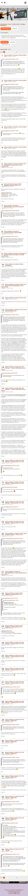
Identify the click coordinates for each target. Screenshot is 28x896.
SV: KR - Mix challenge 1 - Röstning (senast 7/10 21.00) (14, 461)
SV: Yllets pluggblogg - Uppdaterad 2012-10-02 (14, 593)
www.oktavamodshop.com (9, 214)
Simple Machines (19, 890)
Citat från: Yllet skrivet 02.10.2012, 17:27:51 (11, 600)
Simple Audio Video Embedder (14, 891)
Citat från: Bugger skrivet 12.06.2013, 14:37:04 (9, 84)
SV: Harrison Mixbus (22, 55)
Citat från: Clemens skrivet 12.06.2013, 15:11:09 (10, 59)
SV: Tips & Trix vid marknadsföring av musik (16, 310)
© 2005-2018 (16, 892)
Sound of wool (4, 171)
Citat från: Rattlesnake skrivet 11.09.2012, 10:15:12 (10, 854)
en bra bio (18, 327)
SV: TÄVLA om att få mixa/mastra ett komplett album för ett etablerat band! (13, 285)
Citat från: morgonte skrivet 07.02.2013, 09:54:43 (10, 210)
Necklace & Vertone (19, 604)
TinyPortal (11, 892)
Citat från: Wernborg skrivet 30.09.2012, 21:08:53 (10, 724)
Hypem (22, 340)
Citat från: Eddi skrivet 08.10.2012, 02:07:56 (9, 373)
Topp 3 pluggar (4, 196)
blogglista (14, 342)
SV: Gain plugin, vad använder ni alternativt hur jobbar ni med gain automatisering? (13, 255)
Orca (2, 172)
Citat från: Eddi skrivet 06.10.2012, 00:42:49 (9, 487)
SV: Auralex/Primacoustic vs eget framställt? (13, 232)
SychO (18, 893)
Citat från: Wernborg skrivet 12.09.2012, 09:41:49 (10, 801)
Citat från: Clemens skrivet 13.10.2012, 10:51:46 (10, 314)
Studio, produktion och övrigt (10, 55)
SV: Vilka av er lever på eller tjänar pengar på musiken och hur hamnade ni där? (13, 165)
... (14, 52)
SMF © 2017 (12, 890)
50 (16, 52)
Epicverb (14, 603)
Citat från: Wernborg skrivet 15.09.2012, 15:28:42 (10, 757)
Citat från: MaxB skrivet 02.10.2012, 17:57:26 (9, 598)
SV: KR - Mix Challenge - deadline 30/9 (14, 720)
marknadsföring (15, 343)
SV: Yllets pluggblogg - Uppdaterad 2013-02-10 (13, 184)
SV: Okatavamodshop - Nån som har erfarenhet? (14, 206)
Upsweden (21, 171)
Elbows (2, 342)
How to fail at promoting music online (17, 360)
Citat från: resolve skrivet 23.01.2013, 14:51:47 (9, 236)
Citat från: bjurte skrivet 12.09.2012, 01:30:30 (9, 823)
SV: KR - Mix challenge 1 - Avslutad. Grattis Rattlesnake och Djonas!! (13, 368)
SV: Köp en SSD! (22, 297)
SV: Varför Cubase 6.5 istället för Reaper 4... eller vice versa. (16, 534)
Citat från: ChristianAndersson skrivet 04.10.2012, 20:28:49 (11, 538)
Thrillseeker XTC (5, 195)
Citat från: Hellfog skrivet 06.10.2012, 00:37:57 (9, 506)
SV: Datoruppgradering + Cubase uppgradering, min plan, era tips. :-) (14, 573)
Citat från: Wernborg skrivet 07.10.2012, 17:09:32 (10, 465)
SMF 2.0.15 (7, 890)
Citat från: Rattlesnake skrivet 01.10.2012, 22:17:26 (10, 686)
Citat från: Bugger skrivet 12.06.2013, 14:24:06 (9, 130)
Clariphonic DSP (4, 194)
